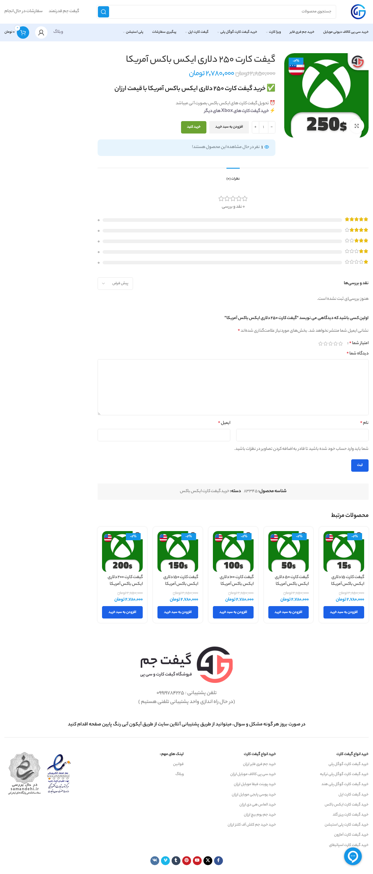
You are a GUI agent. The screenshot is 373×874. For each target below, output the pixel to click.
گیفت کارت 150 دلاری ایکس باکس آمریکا (180, 580)
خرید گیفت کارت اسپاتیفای (349, 845)
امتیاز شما (359, 343)
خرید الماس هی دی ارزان (257, 805)
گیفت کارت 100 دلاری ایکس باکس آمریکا (237, 580)
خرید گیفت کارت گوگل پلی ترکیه (344, 774)
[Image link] (186, 664)
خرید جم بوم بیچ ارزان (260, 815)
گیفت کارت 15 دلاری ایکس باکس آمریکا (347, 580)
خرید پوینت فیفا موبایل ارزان (255, 784)
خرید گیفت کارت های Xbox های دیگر (236, 111)
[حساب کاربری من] (41, 32)
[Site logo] (358, 11)
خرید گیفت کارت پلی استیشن (347, 825)
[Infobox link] (186, 724)
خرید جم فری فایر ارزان (259, 764)
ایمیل (224, 423)
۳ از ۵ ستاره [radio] (330, 343)
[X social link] (207, 860)
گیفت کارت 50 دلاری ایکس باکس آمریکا (292, 580)
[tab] (233, 176)
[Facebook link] (218, 860)
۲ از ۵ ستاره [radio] (335, 343)
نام (364, 423)
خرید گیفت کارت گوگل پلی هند (345, 784)
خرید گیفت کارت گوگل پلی (348, 764)
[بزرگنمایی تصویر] (356, 125)
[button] (343, 612)
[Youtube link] (197, 860)
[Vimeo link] (165, 860)
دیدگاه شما (357, 353)
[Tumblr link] (176, 860)
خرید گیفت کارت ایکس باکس (204, 491)
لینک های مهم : (172, 754)
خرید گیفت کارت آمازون (351, 835)
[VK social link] (154, 860)
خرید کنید (194, 127)
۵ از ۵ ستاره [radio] (320, 343)
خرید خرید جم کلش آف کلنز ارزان (252, 825)
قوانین (178, 764)
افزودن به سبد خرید (229, 127)
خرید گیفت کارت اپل (354, 795)
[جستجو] (103, 11)
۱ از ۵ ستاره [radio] (340, 343)
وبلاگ (58, 32)
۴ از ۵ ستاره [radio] (325, 343)
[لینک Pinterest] (186, 860)
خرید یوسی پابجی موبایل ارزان (254, 795)
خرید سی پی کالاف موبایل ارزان (253, 774)
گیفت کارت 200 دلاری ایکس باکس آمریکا (125, 580)
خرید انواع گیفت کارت (352, 754)
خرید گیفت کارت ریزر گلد (351, 815)
